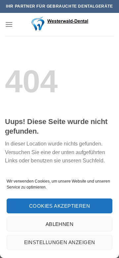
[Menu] (9, 24)
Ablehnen (60, 224)
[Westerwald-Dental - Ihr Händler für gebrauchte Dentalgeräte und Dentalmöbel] (59, 24)
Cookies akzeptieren (59, 206)
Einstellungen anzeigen (59, 242)
